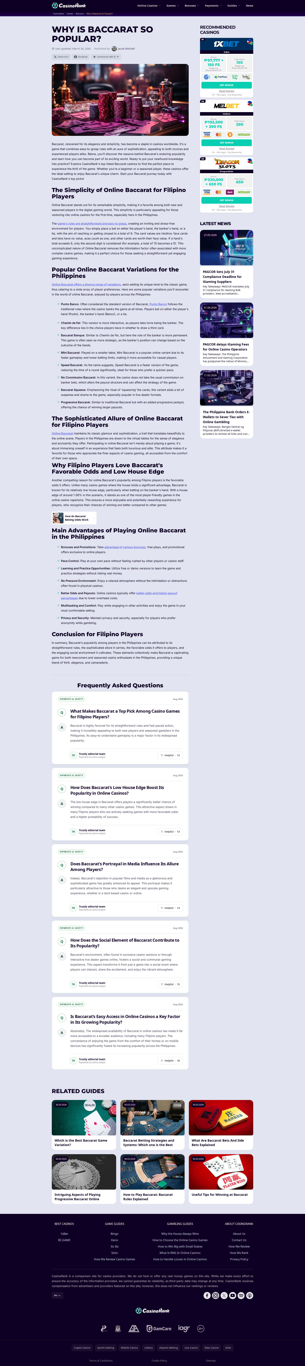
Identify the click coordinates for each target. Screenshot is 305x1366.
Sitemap (211, 1360)
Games (171, 5)
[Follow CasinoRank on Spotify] (241, 1295)
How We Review (239, 1246)
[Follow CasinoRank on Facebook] (207, 1295)
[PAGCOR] (104, 1328)
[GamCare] (159, 1328)
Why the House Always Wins (180, 1234)
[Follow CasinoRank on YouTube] (232, 1295)
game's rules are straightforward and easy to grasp (92, 223)
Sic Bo (115, 1246)
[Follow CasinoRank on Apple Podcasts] (249, 1295)
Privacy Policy (239, 1259)
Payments (211, 5)
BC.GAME (64, 1240)
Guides (232, 5)
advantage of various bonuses (125, 547)
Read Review (226, 91)
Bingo (114, 1234)
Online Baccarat (62, 433)
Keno (114, 1240)
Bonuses (190, 5)
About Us (239, 1234)
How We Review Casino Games (114, 1259)
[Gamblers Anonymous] (134, 1328)
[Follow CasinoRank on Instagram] (215, 1295)
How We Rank (239, 1253)
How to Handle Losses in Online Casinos (180, 1259)
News (249, 5)
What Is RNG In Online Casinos (180, 1253)
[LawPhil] (118, 1328)
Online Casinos (147, 5)
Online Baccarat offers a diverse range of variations (86, 284)
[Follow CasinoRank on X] (224, 1295)
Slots (114, 1253)
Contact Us (239, 1240)
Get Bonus (227, 85)
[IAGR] (184, 1328)
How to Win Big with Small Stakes (180, 1246)
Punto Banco (158, 304)
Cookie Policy (159, 1360)
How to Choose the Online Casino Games (180, 1240)
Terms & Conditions (101, 1360)
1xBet (64, 1234)
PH (55, 1295)
